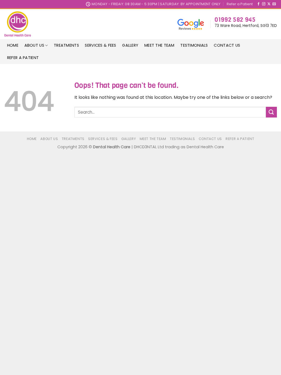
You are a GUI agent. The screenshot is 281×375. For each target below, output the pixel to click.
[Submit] (271, 112)
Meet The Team (159, 45)
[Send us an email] (274, 4)
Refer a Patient (240, 4)
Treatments (66, 45)
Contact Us (227, 45)
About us (34, 45)
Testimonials (194, 45)
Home (12, 45)
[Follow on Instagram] (263, 4)
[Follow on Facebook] (258, 4)
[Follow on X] (269, 4)
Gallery (130, 45)
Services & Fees (100, 45)
